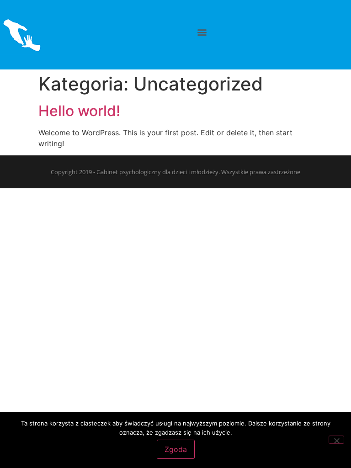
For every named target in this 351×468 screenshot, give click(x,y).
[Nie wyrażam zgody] (336, 440)
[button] (201, 31)
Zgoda (176, 449)
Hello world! (79, 111)
